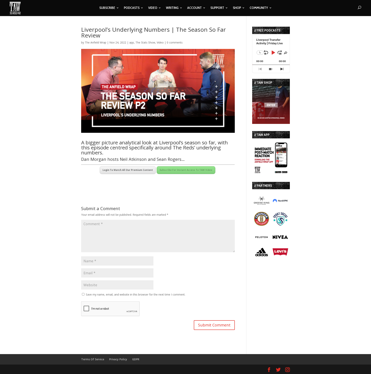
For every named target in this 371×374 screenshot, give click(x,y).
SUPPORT (217, 8)
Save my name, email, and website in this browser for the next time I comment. (135, 294)
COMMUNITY (259, 8)
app (131, 42)
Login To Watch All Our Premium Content (128, 170)
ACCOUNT (194, 8)
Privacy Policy (118, 359)
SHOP (237, 8)
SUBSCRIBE (107, 8)
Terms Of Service (92, 359)
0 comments (175, 42)
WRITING (172, 8)
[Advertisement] (126, 181)
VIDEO (152, 8)
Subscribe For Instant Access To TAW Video (186, 170)
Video (160, 42)
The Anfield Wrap (95, 42)
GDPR (135, 359)
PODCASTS (132, 8)
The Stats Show (145, 42)
